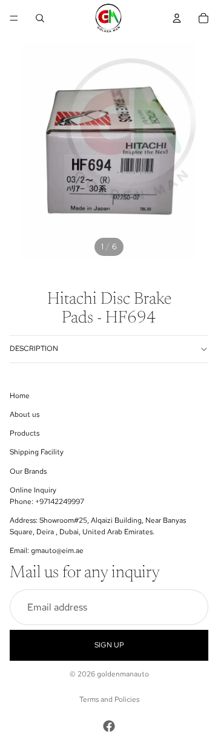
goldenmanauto (123, 674)
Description (34, 348)
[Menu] (14, 18)
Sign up (109, 645)
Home (20, 395)
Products (24, 433)
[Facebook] (109, 726)
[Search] (40, 18)
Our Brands (28, 471)
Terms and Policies (109, 699)
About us (24, 414)
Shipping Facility (37, 452)
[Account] (177, 18)
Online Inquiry (33, 489)
